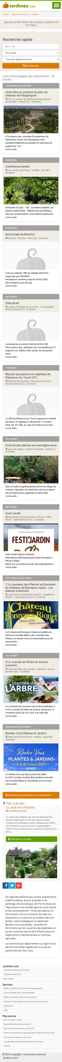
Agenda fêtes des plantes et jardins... (17, 1024)
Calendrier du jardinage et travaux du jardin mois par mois (26, 1001)
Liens (5, 1010)
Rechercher (32, 65)
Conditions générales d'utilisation (16, 970)
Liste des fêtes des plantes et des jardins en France (23, 1042)
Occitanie (35, 14)
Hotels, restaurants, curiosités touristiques (20, 997)
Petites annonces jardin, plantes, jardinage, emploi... (23, 988)
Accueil (5, 14)
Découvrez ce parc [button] (21, 839)
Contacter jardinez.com (12, 974)
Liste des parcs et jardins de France (17, 1037)
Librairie (6, 1046)
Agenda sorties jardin (20, 14)
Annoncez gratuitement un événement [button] (29, 795)
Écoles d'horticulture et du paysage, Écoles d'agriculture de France (29, 1033)
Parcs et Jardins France (12, 1020)
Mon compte (8, 979)
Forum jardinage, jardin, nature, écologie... (19, 993)
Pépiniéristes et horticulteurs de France (18, 1028)
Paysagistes (8, 1006)
